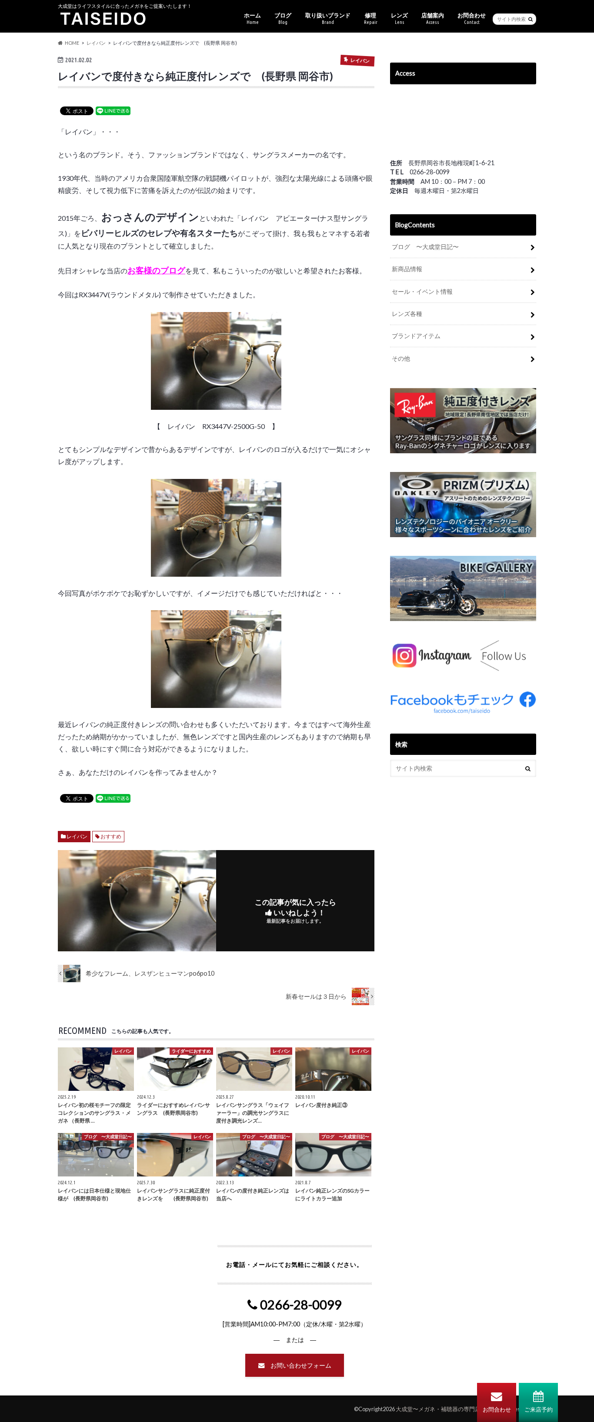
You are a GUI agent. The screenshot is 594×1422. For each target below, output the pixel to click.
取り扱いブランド (327, 18)
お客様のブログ (156, 270)
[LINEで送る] (113, 110)
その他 (401, 358)
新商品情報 (407, 268)
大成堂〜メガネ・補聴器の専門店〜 (441, 1408)
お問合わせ (497, 1409)
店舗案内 (432, 18)
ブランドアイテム (416, 335)
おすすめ (110, 836)
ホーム (252, 18)
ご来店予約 (538, 1409)
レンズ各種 (407, 313)
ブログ (282, 18)
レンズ (399, 18)
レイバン (77, 836)
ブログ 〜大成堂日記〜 (425, 246)
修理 (370, 18)
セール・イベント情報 (422, 291)
